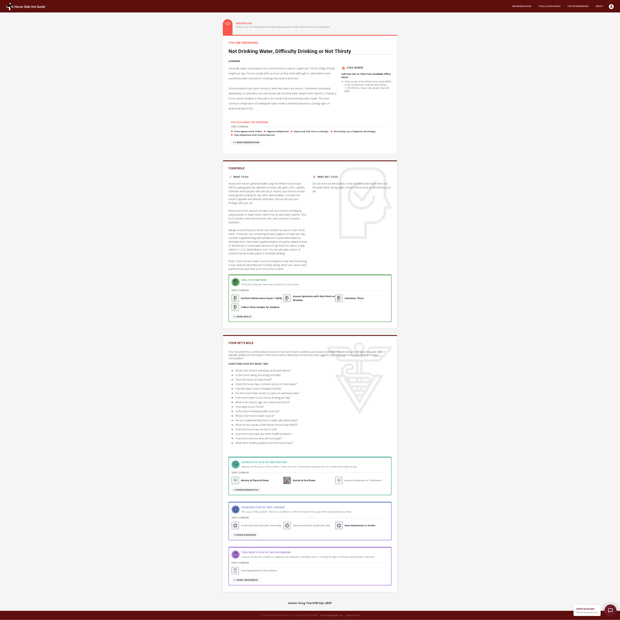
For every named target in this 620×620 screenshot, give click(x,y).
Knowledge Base (521, 6)
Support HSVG (352, 615)
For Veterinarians (578, 6)
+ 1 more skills (242, 316)
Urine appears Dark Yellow (248, 131)
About (599, 6)
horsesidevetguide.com (331, 615)
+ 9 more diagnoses (245, 535)
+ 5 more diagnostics (246, 489)
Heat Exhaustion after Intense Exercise (254, 135)
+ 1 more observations (246, 142)
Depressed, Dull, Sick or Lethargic (311, 131)
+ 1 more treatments (246, 580)
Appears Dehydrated (278, 131)
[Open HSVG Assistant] (610, 610)
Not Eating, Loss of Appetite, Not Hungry (355, 131)
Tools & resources (549, 6)
